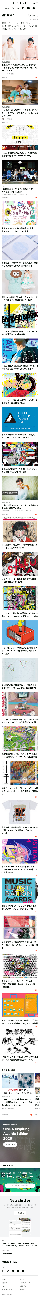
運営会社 (22, 1279)
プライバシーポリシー (8, 1289)
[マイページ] (2, 3)
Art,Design (12, 1243)
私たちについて (6, 1279)
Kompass (9, 1253)
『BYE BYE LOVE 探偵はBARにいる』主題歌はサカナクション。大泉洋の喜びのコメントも (17, 1102)
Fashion (34, 1245)
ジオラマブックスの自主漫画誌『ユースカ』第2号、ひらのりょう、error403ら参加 (20, 945)
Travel (27, 1245)
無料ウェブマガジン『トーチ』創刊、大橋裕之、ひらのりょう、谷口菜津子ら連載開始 (20, 791)
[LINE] (33, 8)
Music (4, 1243)
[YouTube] (28, 8)
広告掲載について (25, 1283)
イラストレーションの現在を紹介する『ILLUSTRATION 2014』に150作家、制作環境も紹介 (19, 869)
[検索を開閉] (34, 3)
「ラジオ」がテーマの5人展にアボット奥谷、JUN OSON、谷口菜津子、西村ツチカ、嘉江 (19, 651)
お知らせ (4, 1286)
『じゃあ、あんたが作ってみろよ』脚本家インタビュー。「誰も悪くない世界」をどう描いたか (20, 113)
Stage (32, 1243)
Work (21, 1245)
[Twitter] (13, 8)
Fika (3, 1253)
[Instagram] (18, 8)
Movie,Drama (23, 1243)
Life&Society (12, 1245)
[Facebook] (23, 8)
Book (3, 1245)
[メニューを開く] (37, 3)
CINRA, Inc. (10, 1262)
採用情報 (4, 1283)
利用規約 (22, 1289)
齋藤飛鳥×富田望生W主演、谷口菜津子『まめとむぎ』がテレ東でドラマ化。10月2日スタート (20, 68)
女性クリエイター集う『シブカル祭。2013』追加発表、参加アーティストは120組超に (18, 984)
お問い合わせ (24, 1286)
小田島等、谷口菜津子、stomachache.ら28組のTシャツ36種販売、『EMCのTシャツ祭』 (20, 830)
